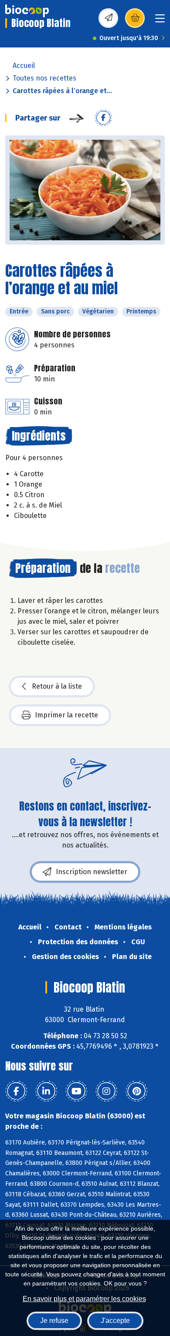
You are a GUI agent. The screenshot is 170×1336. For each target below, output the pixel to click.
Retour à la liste (57, 686)
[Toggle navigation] (160, 21)
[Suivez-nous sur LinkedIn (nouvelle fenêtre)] (46, 1091)
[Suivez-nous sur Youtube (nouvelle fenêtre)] (76, 1091)
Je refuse (54, 1320)
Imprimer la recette (66, 715)
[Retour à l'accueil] (27, 10)
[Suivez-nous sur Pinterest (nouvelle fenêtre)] (136, 1091)
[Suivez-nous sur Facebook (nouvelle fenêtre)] (16, 1091)
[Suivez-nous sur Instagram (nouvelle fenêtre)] (106, 1091)
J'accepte (115, 1320)
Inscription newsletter (91, 872)
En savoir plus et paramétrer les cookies (84, 1298)
